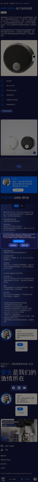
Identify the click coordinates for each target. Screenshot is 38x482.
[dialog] (19, 241)
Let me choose (18, 241)
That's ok (24, 245)
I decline (13, 245)
